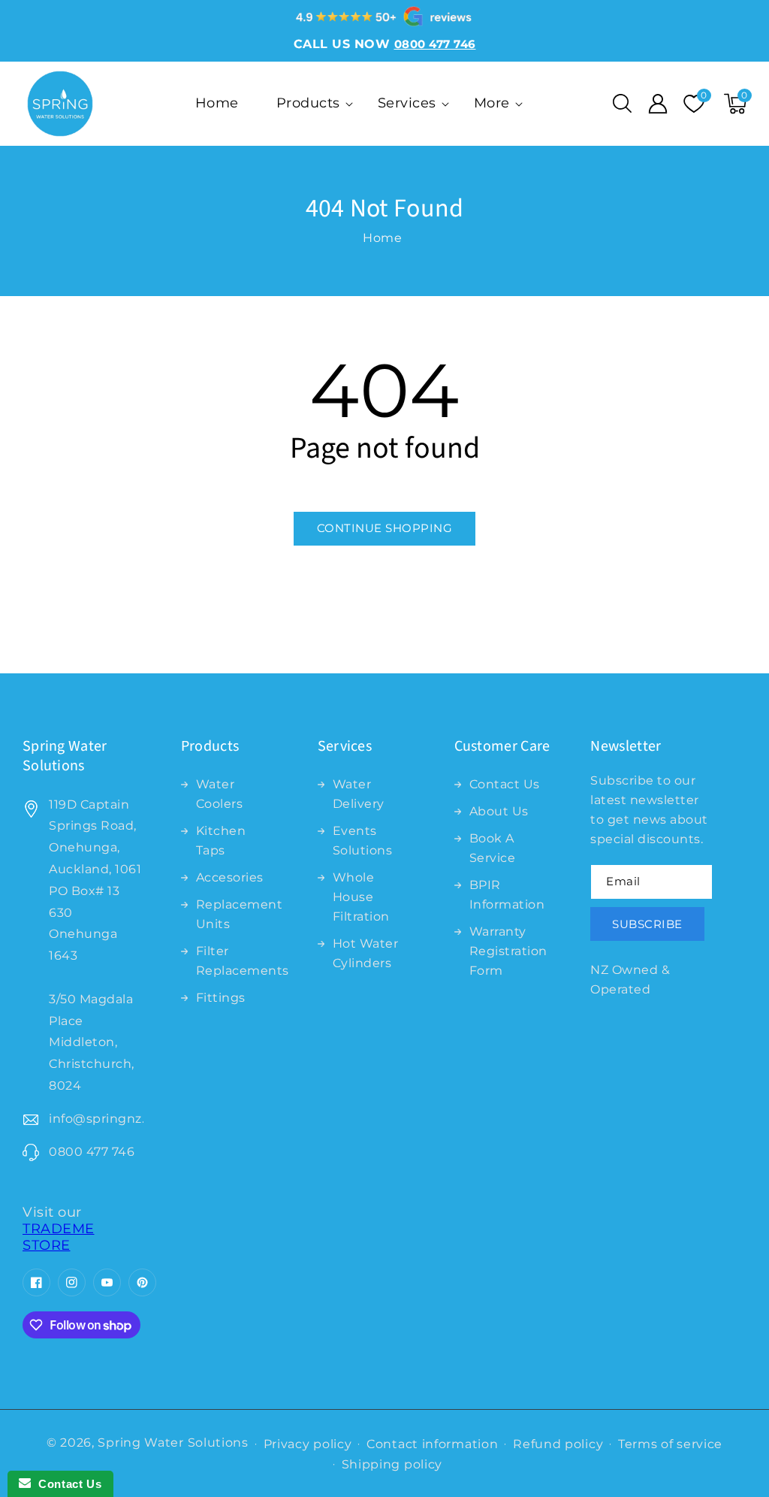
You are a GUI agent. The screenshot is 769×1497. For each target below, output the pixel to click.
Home (382, 238)
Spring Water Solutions (173, 1442)
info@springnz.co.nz (96, 1118)
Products (308, 103)
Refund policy (558, 1444)
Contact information (432, 1444)
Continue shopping (385, 528)
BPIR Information (507, 895)
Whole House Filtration (361, 897)
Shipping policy (392, 1464)
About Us (499, 811)
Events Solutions (363, 840)
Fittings (221, 997)
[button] (622, 103)
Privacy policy (308, 1444)
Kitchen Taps (221, 840)
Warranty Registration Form (508, 951)
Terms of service (670, 1444)
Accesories (230, 877)
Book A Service (492, 848)
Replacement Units (239, 914)
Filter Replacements (242, 961)
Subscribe (647, 924)
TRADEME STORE (59, 1237)
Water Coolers (219, 794)
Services (407, 103)
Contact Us (504, 784)
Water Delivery (358, 794)
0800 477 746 (91, 1152)
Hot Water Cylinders (366, 953)
